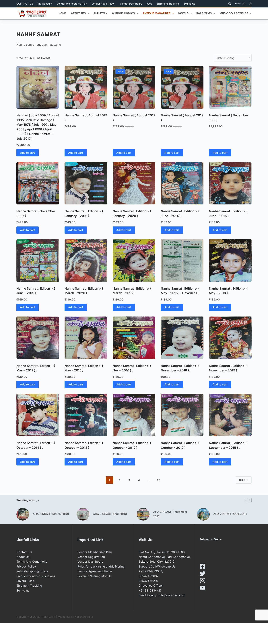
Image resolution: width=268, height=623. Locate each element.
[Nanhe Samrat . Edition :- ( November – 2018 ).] (182, 338)
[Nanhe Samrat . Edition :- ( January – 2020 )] (134, 183)
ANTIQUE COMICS (123, 13)
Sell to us (189, 3)
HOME (62, 13)
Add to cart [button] (27, 152)
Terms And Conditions (31, 561)
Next (242, 480)
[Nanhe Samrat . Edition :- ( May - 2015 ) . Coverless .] (182, 260)
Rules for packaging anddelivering (101, 566)
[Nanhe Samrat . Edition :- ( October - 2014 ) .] (37, 415)
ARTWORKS (78, 13)
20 (158, 480)
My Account (45, 3)
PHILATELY (100, 13)
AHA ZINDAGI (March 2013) (51, 514)
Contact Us (24, 552)
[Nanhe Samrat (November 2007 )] (37, 183)
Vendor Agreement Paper (94, 571)
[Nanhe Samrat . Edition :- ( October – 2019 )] (134, 415)
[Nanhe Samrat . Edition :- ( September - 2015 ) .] (230, 415)
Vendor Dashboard (131, 3)
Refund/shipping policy (32, 571)
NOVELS (183, 13)
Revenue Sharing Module (94, 576)
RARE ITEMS (204, 13)
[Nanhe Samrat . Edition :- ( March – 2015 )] (134, 260)
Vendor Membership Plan (72, 3)
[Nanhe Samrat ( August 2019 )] (86, 87)
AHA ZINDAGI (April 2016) (110, 514)
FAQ (149, 3)
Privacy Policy (26, 566)
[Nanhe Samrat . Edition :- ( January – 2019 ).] (86, 183)
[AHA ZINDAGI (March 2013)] (22, 514)
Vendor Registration (103, 3)
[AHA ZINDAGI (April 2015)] (203, 514)
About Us (22, 557)
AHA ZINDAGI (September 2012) (170, 514)
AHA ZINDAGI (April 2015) (230, 514)
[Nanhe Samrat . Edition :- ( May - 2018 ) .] (230, 260)
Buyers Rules (25, 581)
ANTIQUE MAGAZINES (156, 13)
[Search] (229, 3)
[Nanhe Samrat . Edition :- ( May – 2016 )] (86, 338)
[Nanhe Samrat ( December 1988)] (230, 87)
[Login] (250, 3)
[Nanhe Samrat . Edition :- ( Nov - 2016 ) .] (134, 338)
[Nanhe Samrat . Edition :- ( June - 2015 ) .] (230, 183)
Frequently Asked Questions (35, 576)
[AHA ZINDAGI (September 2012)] (143, 514)
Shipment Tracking (168, 3)
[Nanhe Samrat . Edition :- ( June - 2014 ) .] (182, 183)
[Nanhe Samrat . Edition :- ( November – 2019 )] (230, 338)
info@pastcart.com (172, 595)
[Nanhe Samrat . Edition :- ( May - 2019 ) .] (37, 338)
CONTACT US (24, 3)
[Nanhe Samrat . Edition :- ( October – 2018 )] (86, 415)
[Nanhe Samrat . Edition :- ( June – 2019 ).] (37, 260)
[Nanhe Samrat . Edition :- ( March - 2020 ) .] (86, 260)
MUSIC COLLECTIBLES (234, 13)
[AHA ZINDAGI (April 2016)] (83, 514)
